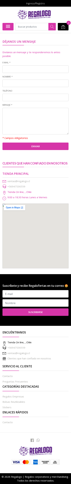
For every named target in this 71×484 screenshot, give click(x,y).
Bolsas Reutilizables (13, 401)
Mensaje (7, 105)
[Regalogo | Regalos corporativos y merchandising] (34, 14)
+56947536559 (16, 186)
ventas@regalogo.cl (18, 181)
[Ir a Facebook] (32, 440)
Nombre (7, 76)
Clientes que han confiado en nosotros (29, 358)
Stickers (6, 407)
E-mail (6, 62)
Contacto (7, 376)
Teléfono (7, 90)
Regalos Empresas (13, 396)
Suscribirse (35, 312)
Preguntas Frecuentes (15, 381)
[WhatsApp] (38, 440)
